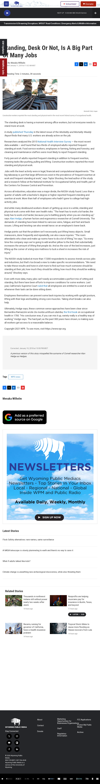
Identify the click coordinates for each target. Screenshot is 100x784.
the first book (70, 312)
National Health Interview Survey (54, 141)
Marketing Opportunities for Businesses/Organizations (66, 721)
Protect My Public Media (84, 726)
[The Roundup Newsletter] (50, 477)
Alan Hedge (16, 218)
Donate (89, 4)
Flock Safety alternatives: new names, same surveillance (28, 539)
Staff (59, 729)
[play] (7, 13)
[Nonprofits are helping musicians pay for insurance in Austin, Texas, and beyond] (58, 600)
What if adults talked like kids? (16, 561)
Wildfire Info (3, 67)
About (39, 720)
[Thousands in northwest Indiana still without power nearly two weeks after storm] (13, 600)
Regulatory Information (62, 735)
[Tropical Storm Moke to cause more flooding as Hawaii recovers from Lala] (58, 628)
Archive (80, 732)
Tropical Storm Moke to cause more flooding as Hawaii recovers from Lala (80, 627)
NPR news (15, 377)
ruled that (43, 286)
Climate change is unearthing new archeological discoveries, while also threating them (42, 572)
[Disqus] (50, 675)
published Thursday (23, 132)
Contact (40, 726)
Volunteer (71, 3)
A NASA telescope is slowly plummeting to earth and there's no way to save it (38, 550)
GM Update (3, 47)
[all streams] (96, 13)
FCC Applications (84, 720)
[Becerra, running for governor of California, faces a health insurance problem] (13, 628)
